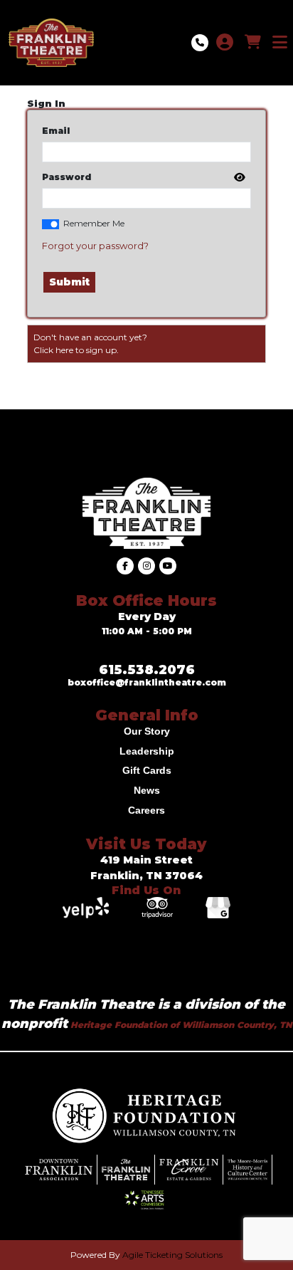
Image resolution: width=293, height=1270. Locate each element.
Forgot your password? (95, 245)
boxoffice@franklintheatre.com (147, 682)
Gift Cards (146, 770)
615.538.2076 (147, 669)
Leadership (146, 751)
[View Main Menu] (280, 42)
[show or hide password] (238, 178)
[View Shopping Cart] (252, 42)
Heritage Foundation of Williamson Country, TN (180, 1024)
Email (56, 130)
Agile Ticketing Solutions (172, 1254)
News (147, 790)
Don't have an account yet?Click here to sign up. (90, 343)
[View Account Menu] (225, 42)
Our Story (147, 731)
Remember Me (93, 223)
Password (66, 177)
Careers (146, 810)
